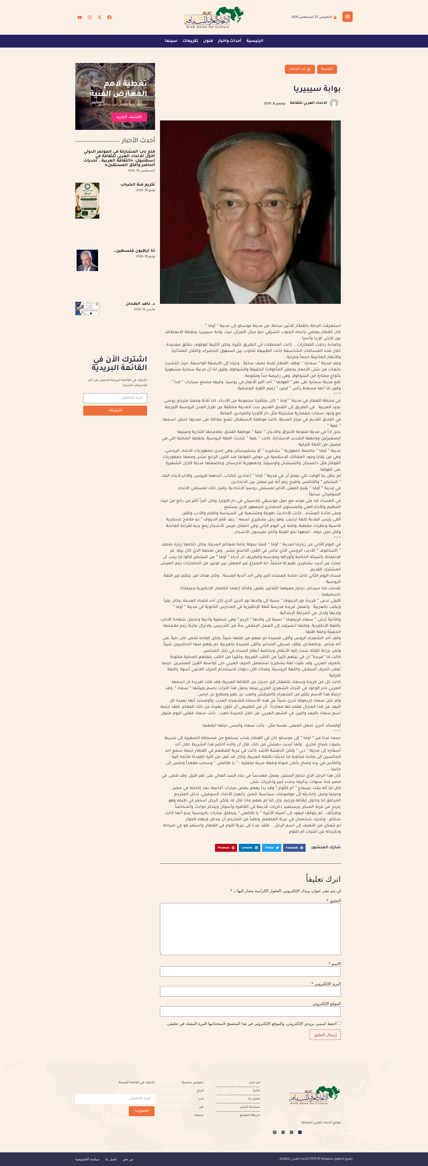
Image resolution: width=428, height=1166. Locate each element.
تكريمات (190, 41)
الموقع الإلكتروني (327, 1003)
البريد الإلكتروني (326, 984)
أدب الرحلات (297, 69)
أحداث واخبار (229, 41)
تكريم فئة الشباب (137, 185)
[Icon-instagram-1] (283, 1132)
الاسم (334, 964)
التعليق (333, 901)
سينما (171, 41)
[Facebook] (109, 17)
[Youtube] (79, 17)
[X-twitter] (99, 17)
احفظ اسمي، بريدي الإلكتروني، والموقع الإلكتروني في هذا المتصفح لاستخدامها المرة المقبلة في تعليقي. (251, 1023)
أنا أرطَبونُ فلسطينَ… (134, 251)
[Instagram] (89, 17)
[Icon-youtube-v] (274, 1132)
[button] (294, 848)
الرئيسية (255, 41)
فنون (208, 41)
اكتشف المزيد (129, 117)
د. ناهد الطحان (140, 304)
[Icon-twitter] (291, 1132)
